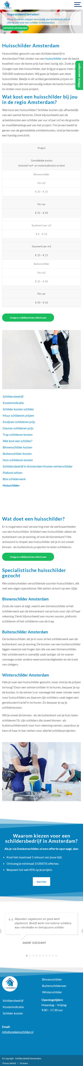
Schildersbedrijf (13, 396)
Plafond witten (12, 472)
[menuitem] (9, 1063)
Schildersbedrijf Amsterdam (28, 1058)
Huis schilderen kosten (18, 460)
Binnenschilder (52, 979)
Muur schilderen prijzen (18, 415)
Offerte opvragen (15, 28)
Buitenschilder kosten (17, 453)
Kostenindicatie (13, 403)
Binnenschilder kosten (17, 447)
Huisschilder (11, 485)
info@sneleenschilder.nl (17, 1032)
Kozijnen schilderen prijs (19, 422)
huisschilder (54, 58)
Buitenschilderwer (54, 985)
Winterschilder (52, 992)
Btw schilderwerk (14, 479)
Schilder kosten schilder (18, 409)
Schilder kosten (13, 1013)
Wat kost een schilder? (17, 441)
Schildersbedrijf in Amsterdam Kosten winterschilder (38, 466)
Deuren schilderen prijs (18, 428)
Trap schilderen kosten (18, 434)
